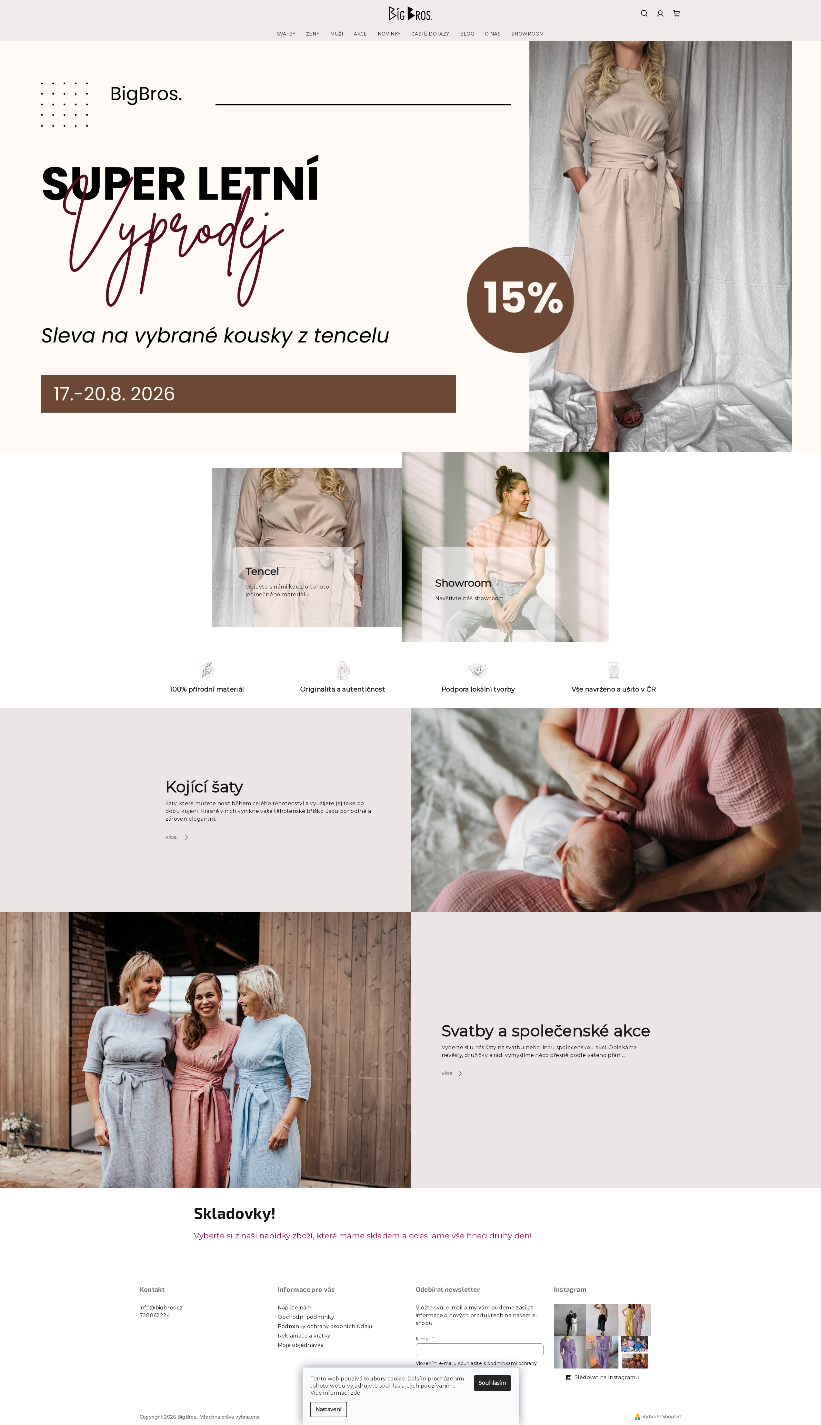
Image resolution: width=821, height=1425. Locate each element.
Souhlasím (492, 1383)
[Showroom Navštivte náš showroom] (505, 547)
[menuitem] (286, 33)
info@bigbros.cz (161, 1308)
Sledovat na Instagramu (607, 1377)
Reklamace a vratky (304, 1336)
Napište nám (295, 1308)
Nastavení (329, 1409)
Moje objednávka (301, 1345)
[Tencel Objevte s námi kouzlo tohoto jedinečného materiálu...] (307, 547)
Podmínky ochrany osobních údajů (325, 1326)
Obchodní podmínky (306, 1317)
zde (356, 1393)
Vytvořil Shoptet (662, 1417)
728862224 (155, 1315)
